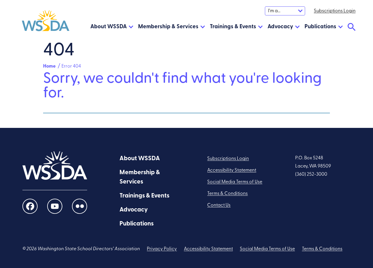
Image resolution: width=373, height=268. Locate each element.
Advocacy (280, 27)
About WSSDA (108, 27)
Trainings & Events (233, 27)
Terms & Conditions (227, 193)
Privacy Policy (162, 249)
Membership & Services (168, 27)
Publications (320, 27)
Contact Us (219, 205)
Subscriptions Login (228, 158)
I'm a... (274, 11)
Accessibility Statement (231, 170)
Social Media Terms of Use (234, 182)
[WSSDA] (45, 22)
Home (49, 66)
